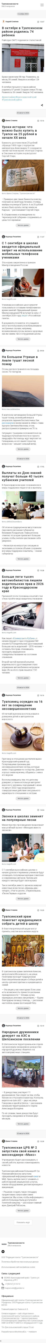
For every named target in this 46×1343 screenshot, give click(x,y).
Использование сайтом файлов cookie (18, 1267)
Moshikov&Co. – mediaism (26, 1332)
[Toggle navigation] (42, 5)
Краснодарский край (26, 97)
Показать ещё (23, 1222)
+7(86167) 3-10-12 (12, 1284)
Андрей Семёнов (11, 22)
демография (9, 97)
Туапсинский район (12, 100)
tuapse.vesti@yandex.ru (14, 1288)
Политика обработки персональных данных (20, 1262)
